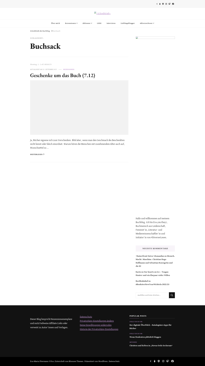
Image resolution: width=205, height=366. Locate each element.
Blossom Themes (76, 361)
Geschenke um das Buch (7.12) (62, 75)
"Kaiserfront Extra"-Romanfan (150, 256)
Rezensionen (70, 23)
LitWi (99, 23)
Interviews (111, 23)
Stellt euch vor (136, 321)
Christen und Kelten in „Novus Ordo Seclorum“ (151, 346)
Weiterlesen (36, 154)
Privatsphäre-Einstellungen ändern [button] (97, 321)
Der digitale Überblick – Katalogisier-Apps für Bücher (151, 326)
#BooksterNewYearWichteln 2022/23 (152, 284)
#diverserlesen (146, 23)
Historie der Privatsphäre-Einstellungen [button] (99, 329)
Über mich (55, 23)
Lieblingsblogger (128, 23)
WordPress (103, 361)
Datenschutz (86, 317)
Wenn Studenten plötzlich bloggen (145, 337)
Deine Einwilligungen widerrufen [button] (96, 325)
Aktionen (86, 23)
